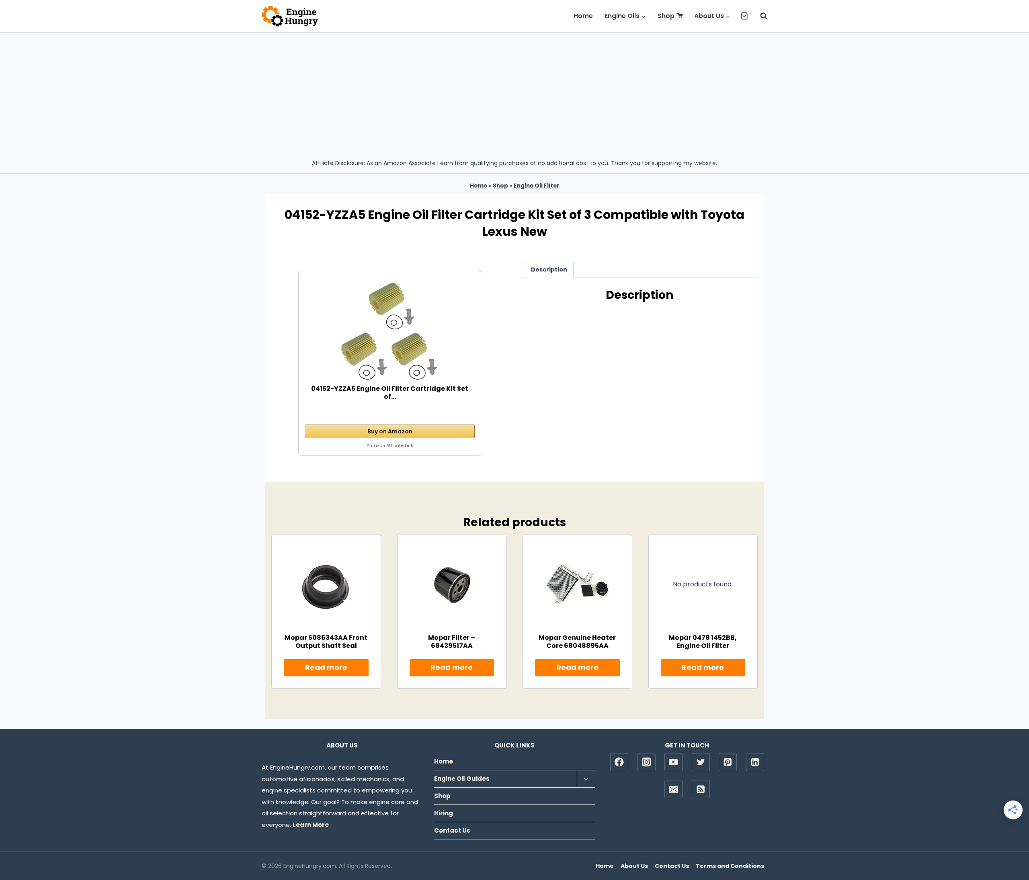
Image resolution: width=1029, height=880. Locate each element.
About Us (634, 866)
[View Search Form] (759, 16)
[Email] (673, 789)
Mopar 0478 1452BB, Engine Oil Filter (703, 641)
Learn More (311, 825)
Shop (666, 15)
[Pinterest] (728, 762)
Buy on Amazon (389, 431)
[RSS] (701, 789)
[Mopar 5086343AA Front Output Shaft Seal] (326, 584)
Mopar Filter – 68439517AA (451, 641)
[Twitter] (701, 762)
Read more (326, 667)
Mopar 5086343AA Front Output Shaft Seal (326, 641)
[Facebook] (619, 762)
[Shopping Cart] (744, 16)
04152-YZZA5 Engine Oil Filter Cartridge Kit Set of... (389, 393)
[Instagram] (646, 762)
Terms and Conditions (730, 866)
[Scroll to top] (1009, 848)
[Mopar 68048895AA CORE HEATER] (577, 584)
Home (583, 15)
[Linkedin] (755, 762)
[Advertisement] (514, 93)
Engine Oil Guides (462, 778)
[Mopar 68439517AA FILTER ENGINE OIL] (452, 584)
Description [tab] (549, 269)
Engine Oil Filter (536, 186)
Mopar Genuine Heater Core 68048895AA (577, 641)
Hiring (443, 813)
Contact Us (452, 830)
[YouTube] (673, 762)
